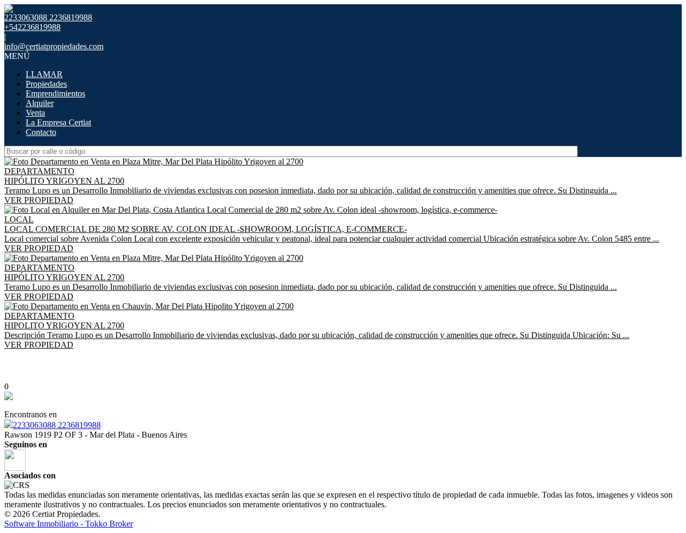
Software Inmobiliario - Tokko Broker (68, 523)
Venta (35, 112)
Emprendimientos (55, 93)
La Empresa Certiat (58, 122)
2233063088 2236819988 (57, 425)
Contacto (41, 132)
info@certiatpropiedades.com (53, 46)
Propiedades (46, 83)
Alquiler (40, 103)
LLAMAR (44, 74)
